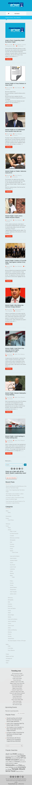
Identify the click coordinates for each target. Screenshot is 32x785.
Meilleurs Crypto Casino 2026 (17, 681)
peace (23, 765)
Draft (11, 542)
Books (9, 512)
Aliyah (9, 527)
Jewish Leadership (12, 621)
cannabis (19, 754)
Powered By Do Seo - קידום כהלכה (16, 783)
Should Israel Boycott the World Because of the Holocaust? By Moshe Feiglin (14, 719)
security (15, 767)
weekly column (13, 593)
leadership (10, 763)
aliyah (7, 754)
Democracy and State (14, 537)
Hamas (8, 758)
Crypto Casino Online (17, 678)
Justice (11, 562)
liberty (16, 763)
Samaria (11, 767)
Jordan (7, 761)
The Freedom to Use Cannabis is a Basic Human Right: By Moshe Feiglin (15, 729)
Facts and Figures (12, 608)
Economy (12, 544)
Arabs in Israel (13, 531)
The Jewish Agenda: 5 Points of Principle (17, 640)
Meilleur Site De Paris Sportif (17, 675)
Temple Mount (13, 589)
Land (21, 761)
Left (13, 763)
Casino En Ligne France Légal (17, 691)
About (7, 510)
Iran (24, 758)
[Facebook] (14, 469)
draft (23, 754)
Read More (8, 59)
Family (11, 548)
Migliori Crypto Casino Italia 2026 (17, 683)
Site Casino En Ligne (17, 704)
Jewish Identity (13, 558)
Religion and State (10, 656)
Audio (13, 577)
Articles (9, 529)
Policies (9, 634)
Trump (17, 771)
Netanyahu (10, 765)
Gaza (23, 756)
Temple (9, 769)
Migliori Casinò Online (17, 688)
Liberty (11, 571)
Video (13, 46)
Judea (10, 761)
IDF (21, 758)
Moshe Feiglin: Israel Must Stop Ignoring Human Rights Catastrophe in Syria (14, 350)
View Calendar (20, 713)
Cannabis (12, 535)
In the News (10, 648)
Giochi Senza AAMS (17, 702)
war (22, 771)
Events (7, 518)
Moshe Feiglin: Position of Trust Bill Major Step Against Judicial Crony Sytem (15, 262)
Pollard (7, 654)
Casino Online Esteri (17, 696)
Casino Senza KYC (17, 676)
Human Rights (11, 614)
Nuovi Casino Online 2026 (17, 699)
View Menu (17, 13)
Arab (11, 754)
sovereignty (22, 767)
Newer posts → (8, 460)
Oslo (20, 765)
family (15, 756)
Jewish (21, 760)
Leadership (12, 569)
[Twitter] (12, 469)
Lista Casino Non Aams (17, 686)
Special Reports (13, 587)
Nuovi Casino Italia (17, 701)
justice (13, 761)
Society (11, 585)
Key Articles (12, 564)
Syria (6, 769)
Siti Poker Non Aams (17, 698)
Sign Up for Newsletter (11, 477)
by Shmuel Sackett (14, 533)
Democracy (10, 597)
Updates (7, 660)
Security (24, 44)
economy (8, 756)
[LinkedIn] (19, 469)
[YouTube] (22, 469)
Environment (8, 516)
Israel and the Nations (19, 309)
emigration (12, 756)
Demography (12, 540)
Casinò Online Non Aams (17, 685)
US (21, 771)
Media (16, 354)
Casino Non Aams (17, 680)
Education (12, 546)
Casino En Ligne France (17, 689)
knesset (17, 761)
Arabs (15, 754)
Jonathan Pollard (13, 560)
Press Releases (18, 44)
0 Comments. (21, 46)
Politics (11, 581)
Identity (11, 550)
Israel (8, 760)
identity (18, 758)
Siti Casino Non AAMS (17, 694)
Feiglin (18, 756)
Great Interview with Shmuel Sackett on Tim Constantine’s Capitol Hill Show (14, 739)
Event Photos (11, 520)
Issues (7, 526)
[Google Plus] (17, 469)
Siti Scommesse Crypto (17, 673)
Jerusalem (15, 760)
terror (8, 771)
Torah (13, 771)
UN (19, 771)
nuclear (16, 765)
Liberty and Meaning (12, 629)
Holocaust (8, 523)
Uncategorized (8, 46)
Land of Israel (15, 552)
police (7, 767)
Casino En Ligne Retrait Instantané (17, 693)
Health (9, 612)
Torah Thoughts (13, 591)
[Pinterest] (23, 777)
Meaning (12, 573)
